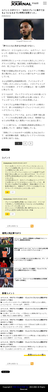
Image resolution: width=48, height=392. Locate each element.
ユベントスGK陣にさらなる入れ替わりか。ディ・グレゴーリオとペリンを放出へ (31, 259)
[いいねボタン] (7, 192)
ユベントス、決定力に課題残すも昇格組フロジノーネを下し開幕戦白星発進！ (30, 239)
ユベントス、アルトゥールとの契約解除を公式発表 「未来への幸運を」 (30, 279)
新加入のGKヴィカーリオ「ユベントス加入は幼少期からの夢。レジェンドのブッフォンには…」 (31, 249)
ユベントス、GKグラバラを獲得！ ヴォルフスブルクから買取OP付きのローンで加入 (30, 269)
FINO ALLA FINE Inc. (21, 387)
